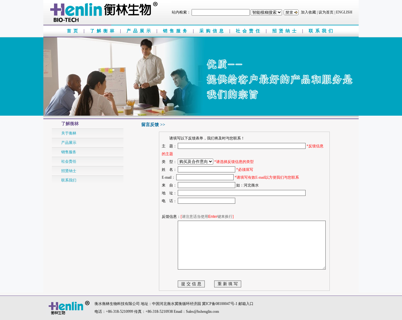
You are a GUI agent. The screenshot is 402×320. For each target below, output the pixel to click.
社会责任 (251, 31)
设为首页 (326, 12)
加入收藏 (308, 12)
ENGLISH (344, 12)
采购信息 (214, 31)
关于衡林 (68, 133)
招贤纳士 (287, 31)
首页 (75, 31)
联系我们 (322, 31)
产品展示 (141, 31)
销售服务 (178, 31)
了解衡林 (105, 31)
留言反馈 (150, 124)
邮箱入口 (245, 304)
